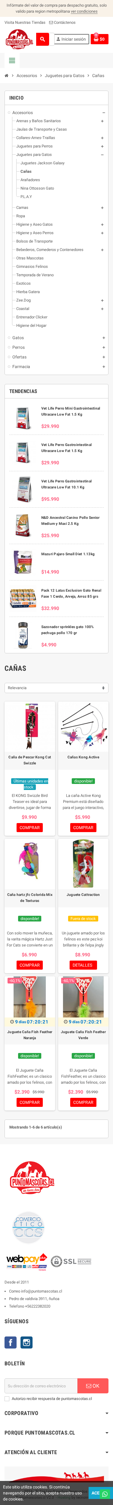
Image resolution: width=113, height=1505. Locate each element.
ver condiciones (84, 11)
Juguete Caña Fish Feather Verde (83, 1035)
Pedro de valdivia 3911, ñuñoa (34, 1298)
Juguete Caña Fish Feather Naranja (29, 1035)
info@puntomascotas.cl (41, 1291)
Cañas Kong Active (83, 757)
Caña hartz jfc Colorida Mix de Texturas (29, 898)
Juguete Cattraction (83, 895)
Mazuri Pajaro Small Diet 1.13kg (68, 554)
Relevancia (17, 688)
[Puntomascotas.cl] (19, 39)
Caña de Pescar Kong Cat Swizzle (29, 760)
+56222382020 (37, 1306)
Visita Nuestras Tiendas (25, 22)
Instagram (26, 1342)
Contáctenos (64, 22)
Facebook (11, 1342)
